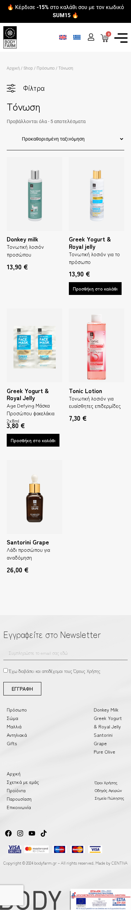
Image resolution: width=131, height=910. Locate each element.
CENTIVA (120, 863)
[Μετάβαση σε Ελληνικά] (77, 37)
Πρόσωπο (46, 68)
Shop (28, 68)
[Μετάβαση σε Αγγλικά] (63, 37)
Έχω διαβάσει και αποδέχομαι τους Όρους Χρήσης (54, 671)
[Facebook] (8, 833)
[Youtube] (32, 833)
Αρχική (13, 68)
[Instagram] (20, 833)
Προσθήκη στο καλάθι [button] (95, 288)
